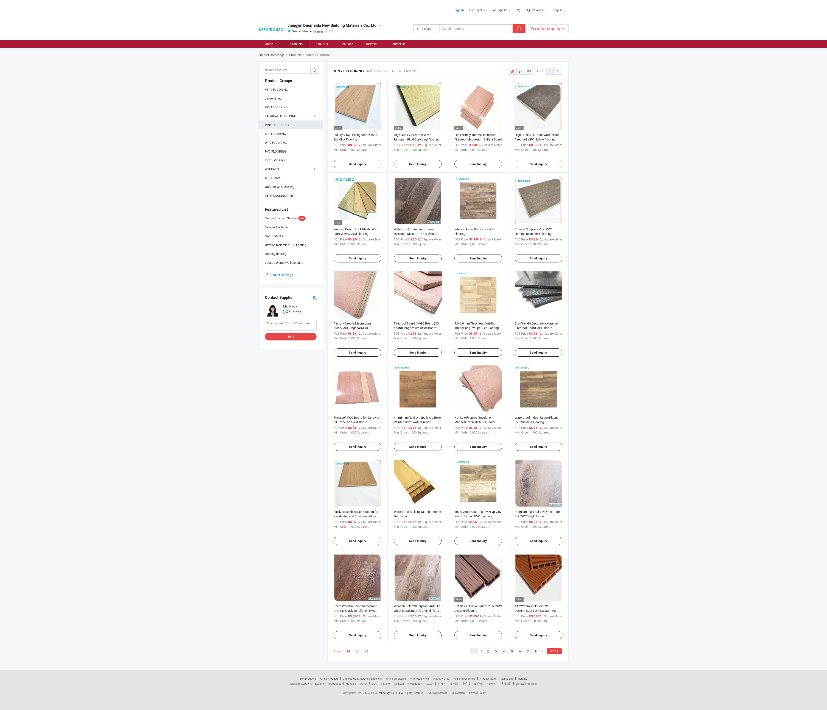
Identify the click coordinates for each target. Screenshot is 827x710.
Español (320, 683)
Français (351, 683)
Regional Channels (464, 678)
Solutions (347, 44)
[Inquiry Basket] (519, 10)
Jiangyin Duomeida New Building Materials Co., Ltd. (333, 25)
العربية (429, 683)
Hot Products (308, 678)
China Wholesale (396, 678)
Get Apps (537, 10)
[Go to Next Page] (558, 71)
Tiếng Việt (505, 683)
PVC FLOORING (275, 151)
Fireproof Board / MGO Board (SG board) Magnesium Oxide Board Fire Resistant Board (416, 327)
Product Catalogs (281, 275)
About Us (322, 44)
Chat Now (295, 311)
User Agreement (437, 692)
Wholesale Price (419, 678)
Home (269, 44)
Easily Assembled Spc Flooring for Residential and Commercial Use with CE (356, 516)
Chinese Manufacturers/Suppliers (362, 678)
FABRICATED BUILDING (280, 116)
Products (296, 44)
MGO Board (273, 178)
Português (335, 683)
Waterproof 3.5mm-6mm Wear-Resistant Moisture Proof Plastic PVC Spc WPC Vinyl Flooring (415, 233)
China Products (329, 678)
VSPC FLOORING (276, 89)
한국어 (442, 683)
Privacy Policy (477, 692)
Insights (522, 678)
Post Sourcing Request (550, 29)
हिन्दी (464, 683)
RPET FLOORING (276, 107)
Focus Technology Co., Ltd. (385, 692)
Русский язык (368, 683)
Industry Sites (441, 678)
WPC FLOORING (276, 142)
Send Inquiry (357, 164)
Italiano (385, 683)
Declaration (458, 692)
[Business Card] (315, 298)
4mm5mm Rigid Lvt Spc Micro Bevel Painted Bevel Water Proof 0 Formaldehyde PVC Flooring (417, 422)
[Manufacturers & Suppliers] (286, 8)
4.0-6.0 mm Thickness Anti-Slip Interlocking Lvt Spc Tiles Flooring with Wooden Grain (476, 327)
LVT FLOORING (275, 160)
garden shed (273, 98)
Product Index (488, 678)
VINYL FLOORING (277, 125)
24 (348, 651)
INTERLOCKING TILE (279, 195)
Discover (372, 44)
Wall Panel (272, 169)
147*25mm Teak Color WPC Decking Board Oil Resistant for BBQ (535, 610)
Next (553, 651)
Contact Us (397, 44)
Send (291, 336)
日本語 (454, 683)
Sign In (459, 10)
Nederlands (415, 683)
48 (366, 651)
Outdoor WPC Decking (279, 187)
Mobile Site (507, 678)
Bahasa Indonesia (526, 683)
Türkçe (491, 683)
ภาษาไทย (477, 683)
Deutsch (399, 683)
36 (357, 651)
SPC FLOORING (275, 134)
